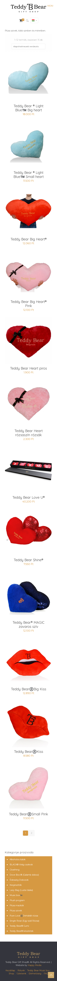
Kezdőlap (10, 970)
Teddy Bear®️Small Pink (28, 814)
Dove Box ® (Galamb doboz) (24, 874)
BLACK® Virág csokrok (21, 864)
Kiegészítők (16, 885)
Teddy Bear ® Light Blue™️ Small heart (28, 174)
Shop (11, 973)
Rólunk (21, 970)
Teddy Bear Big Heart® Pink (29, 303)
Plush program (17, 900)
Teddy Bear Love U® (28, 497)
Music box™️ (16, 895)
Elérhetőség (35, 973)
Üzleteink (21, 973)
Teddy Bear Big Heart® (29, 239)
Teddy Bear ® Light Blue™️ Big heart (28, 108)
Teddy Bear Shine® (28, 560)
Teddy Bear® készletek (21, 931)
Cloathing (14, 869)
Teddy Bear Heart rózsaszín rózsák (28, 433)
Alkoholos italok (17, 859)
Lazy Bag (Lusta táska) (21, 890)
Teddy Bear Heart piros (28, 368)
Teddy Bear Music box (38, 970)
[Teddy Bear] (28, 8)
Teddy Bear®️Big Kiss (28, 689)
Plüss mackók (17, 905)
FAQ (46, 973)
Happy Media (34, 965)
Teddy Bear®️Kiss (28, 751)
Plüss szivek (16, 910)
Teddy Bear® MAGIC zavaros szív (28, 624)
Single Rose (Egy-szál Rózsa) (24, 921)
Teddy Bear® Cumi (19, 926)
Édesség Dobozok (19, 880)
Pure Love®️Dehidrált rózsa (24, 915)
